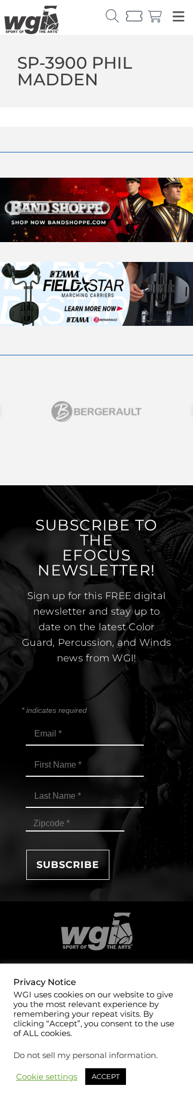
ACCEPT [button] (106, 1076)
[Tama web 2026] (96, 323)
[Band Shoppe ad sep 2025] (96, 239)
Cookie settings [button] (46, 1077)
